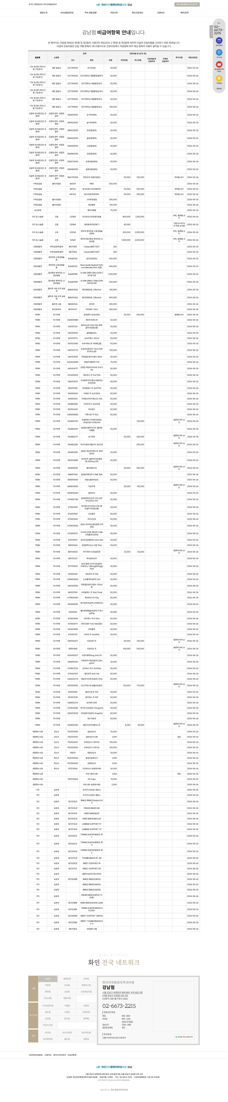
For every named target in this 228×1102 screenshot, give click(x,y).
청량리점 (67, 998)
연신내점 (47, 998)
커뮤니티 (114, 13)
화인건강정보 (137, 13)
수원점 (67, 1012)
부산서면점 (67, 1033)
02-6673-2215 (119, 1005)
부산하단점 (86, 1033)
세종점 (86, 1006)
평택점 (86, 1019)
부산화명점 (47, 1039)
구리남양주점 (47, 1006)
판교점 (67, 1019)
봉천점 (48, 992)
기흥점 (67, 1006)
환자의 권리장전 (59, 1055)
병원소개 (43, 13)
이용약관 (48, 1055)
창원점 (86, 1039)
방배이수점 (86, 985)
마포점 (48, 985)
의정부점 (86, 1012)
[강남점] (114, 4)
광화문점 (67, 979)
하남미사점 (47, 1025)
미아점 (67, 985)
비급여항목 (72, 1055)
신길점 (67, 992)
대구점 (48, 1033)
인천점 (48, 1019)
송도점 (48, 1012)
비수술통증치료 (67, 13)
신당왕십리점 (86, 992)
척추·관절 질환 (91, 13)
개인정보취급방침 (36, 1055)
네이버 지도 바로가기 (185, 1037)
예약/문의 (184, 13)
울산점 (67, 1039)
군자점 (86, 979)
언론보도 (161, 13)
